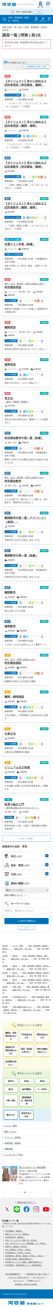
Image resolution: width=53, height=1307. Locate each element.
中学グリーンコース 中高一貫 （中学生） (21, 1240)
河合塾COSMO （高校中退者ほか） (19, 1259)
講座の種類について (14, 895)
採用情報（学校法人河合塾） (26, 1284)
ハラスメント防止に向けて (18, 1277)
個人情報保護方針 (13, 1274)
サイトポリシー (39, 1277)
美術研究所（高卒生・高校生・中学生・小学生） (24, 1256)
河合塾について (33, 1281)
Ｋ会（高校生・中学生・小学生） (18, 1250)
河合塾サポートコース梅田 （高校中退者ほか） (24, 1262)
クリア (26, 928)
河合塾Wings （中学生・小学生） (18, 1253)
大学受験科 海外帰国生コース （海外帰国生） (24, 1265)
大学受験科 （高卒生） (14, 1231)
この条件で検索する (26, 921)
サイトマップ (18, 1281)
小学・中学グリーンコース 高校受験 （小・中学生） (26, 1243)
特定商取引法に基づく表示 (36, 1274)
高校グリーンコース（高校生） (17, 1234)
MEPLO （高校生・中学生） (16, 1247)
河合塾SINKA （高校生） (15, 1237)
